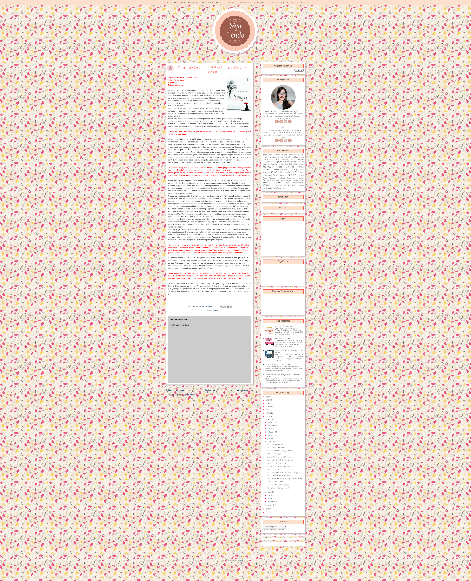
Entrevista (293, 164)
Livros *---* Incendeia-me (276, 448)
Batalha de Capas (278, 157)
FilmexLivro (268, 169)
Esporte (301, 164)
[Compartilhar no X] (225, 307)
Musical (285, 172)
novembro (271, 426)
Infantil (276, 169)
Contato (303, 2)
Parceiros (292, 175)
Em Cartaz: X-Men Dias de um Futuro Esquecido (284, 472)
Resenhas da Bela (186, 2)
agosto (270, 435)
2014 (267, 419)
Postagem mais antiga (244, 390)
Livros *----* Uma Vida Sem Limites (280, 475)
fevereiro (271, 502)
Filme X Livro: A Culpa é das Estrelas (280, 466)
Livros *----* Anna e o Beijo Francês (279, 451)
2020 (268, 400)
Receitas (259, 2)
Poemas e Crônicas (277, 178)
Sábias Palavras (280, 186)
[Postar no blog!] (223, 307)
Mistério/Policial (275, 172)
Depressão (284, 160)
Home (166, 2)
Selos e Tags (292, 185)
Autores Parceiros (282, 2)
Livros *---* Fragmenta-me (276, 463)
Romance (268, 185)
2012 (267, 512)
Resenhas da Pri (213, 2)
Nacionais (293, 172)
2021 (267, 397)
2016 (267, 413)
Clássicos (301, 157)
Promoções (268, 180)
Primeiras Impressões (295, 178)
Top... (283, 188)
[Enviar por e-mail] (221, 307)
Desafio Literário (297, 159)
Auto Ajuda (300, 155)
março (270, 498)
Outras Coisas (279, 175)
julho (269, 438)
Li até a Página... (294, 169)
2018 (267, 407)
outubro (271, 429)
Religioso (267, 182)
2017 (267, 410)
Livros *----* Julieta (274, 469)
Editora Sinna (270, 164)
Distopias (267, 161)
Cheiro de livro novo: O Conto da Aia (278, 364)
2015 (267, 416)
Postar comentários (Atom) (184, 395)
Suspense (272, 188)
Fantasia (268, 167)
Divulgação (277, 161)
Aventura (267, 157)
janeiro (270, 505)
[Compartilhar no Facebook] (228, 307)
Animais (292, 155)
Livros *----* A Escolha (275, 482)
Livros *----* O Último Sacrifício (278, 485)
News (270, 175)
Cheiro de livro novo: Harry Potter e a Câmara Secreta (282, 376)
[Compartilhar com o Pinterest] (230, 307)
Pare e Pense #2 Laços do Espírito (279, 488)
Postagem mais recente (175, 390)
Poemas (245, 2)
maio (270, 492)
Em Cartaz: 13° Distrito (275, 444)
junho (270, 442)
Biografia (287, 157)
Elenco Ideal (283, 164)
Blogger (240, 560)
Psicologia (276, 180)
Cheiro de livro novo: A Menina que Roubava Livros (285, 479)
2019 (267, 403)
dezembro (271, 422)
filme (208, 108)
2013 (267, 509)
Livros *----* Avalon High (284, 326)
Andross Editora (274, 155)
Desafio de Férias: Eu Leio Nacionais (279, 457)
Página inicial (210, 390)
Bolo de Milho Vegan (274, 454)
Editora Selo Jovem (297, 162)
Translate (280, 530)
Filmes (232, 2)
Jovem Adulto (283, 170)
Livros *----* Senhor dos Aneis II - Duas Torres (289, 351)
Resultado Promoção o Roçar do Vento (280, 460)
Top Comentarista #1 (282, 338)
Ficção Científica (285, 167)
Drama (215, 310)
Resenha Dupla (282, 183)
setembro (271, 432)
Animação (284, 155)
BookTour (295, 157)
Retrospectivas (298, 183)
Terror (279, 188)
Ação (265, 154)
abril (269, 495)
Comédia (267, 159)
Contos (276, 159)
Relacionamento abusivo (295, 180)
